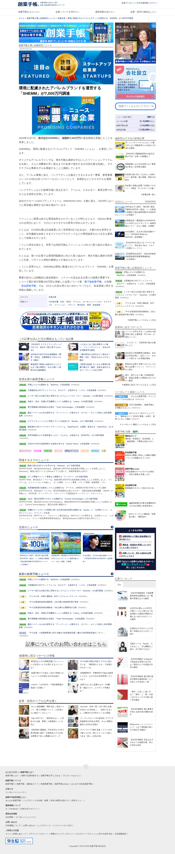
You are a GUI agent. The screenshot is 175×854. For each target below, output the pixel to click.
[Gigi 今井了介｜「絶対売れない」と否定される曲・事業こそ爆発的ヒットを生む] (24, 722)
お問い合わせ (29, 825)
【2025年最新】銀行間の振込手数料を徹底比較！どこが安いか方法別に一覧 (141, 679)
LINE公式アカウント (29, 809)
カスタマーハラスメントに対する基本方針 (94, 834)
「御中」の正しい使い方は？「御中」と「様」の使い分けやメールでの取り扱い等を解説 (141, 696)
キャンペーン (25, 451)
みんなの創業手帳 (13, 800)
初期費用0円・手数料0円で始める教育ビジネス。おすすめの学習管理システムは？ (96, 676)
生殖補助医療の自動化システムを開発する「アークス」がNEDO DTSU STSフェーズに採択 (67, 488)
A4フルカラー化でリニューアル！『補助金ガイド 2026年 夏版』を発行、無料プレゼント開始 (135, 416)
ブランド (71, 305)
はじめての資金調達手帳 (81, 784)
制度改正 (95, 451)
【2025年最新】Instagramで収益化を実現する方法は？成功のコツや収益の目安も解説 (141, 663)
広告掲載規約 (120, 834)
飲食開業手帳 (46, 784)
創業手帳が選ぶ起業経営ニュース (41, 18)
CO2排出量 (53, 302)
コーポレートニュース (15, 792)
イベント (85, 451)
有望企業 (61, 18)
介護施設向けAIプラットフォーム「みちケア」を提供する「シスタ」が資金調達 (62, 390)
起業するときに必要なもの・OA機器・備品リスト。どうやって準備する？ (95, 687)
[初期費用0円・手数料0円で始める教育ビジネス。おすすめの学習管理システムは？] (73, 676)
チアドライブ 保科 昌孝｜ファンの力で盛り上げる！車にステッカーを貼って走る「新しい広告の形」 (96, 733)
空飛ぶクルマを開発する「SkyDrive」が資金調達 (49, 385)
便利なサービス (71, 451)
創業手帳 (20, 784)
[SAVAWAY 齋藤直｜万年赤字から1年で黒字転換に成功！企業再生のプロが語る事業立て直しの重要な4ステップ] (24, 733)
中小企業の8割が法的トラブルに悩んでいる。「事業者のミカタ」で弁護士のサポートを (96, 664)
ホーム (22, 18)
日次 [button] (119, 585)
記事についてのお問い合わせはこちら (66, 644)
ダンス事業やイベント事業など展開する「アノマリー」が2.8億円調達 (58, 477)
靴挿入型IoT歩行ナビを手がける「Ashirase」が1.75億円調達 (54, 465)
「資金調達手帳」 (29, 285)
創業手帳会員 (122, 125)
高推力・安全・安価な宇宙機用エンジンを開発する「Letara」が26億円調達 (60, 401)
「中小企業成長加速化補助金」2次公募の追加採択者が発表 (53, 602)
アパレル (77, 302)
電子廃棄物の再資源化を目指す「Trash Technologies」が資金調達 (56, 407)
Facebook (13, 809)
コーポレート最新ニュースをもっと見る (139, 424)
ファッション (60, 305)
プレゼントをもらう (71, 775)
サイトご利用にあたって (16, 834)
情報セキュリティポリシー (62, 834)
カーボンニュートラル (92, 302)
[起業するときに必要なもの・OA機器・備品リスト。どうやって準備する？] (73, 688)
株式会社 (81, 305)
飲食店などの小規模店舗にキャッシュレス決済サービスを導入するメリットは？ (47, 664)
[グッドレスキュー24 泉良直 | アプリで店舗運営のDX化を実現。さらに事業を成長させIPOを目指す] (73, 722)
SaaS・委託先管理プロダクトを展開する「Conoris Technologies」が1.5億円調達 (63, 499)
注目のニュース (28, 527)
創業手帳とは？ (12, 775)
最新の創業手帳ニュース (34, 573)
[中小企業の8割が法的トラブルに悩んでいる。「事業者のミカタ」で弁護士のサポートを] (73, 665)
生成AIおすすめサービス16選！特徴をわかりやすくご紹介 (141, 631)
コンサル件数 (122, 121)
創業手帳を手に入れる (50, 775)
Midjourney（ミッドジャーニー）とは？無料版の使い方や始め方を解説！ (141, 727)
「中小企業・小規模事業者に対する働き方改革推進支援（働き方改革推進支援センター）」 (67, 633)
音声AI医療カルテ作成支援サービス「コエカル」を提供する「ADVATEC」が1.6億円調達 (66, 435)
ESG (62, 302)
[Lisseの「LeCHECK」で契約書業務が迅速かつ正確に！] (24, 688)
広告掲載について (13, 825)
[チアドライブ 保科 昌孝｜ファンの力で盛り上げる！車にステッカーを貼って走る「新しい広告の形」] (73, 733)
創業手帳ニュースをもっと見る (142, 320)
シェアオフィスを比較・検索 (35, 800)
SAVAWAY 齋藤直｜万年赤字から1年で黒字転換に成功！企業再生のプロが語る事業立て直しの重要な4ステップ (47, 733)
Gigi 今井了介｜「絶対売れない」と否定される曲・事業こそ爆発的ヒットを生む (47, 721)
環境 (89, 305)
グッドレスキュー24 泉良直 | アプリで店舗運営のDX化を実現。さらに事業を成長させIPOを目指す (96, 721)
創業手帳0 (9, 784)
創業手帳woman (62, 784)
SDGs (68, 302)
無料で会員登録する (30, 775)
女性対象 (37, 451)
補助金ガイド (32, 784)
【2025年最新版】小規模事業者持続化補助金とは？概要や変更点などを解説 (141, 595)
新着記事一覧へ (149, 194)
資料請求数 (121, 130)
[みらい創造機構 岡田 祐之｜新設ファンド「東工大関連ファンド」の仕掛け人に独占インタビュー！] (24, 710)
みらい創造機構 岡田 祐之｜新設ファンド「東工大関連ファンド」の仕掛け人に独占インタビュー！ (47, 709)
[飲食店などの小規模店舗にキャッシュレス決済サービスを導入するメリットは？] (24, 665)
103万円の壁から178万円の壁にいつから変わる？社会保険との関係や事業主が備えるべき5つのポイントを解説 (141, 613)
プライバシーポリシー (38, 834)
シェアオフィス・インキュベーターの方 (54, 825)
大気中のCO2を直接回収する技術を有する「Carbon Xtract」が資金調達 (59, 444)
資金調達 (96, 305)
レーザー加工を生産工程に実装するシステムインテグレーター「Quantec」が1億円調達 (65, 396)
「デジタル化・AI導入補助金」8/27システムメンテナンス (52, 596)
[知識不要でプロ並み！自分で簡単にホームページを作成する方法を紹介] (24, 676)
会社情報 (9, 817)
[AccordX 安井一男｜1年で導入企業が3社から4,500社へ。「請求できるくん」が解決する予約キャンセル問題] (73, 710)
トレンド (58, 451)
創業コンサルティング (133, 564)
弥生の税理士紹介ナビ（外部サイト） (67, 800)
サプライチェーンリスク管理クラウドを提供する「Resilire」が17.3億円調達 (60, 421)
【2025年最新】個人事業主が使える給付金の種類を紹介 (141, 712)
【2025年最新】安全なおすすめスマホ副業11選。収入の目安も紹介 (141, 742)
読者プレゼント (128, 3)
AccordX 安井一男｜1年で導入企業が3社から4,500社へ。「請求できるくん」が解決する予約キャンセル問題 (96, 709)
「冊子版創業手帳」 (93, 281)
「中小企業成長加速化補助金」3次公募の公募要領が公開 (52, 607)
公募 (104, 451)
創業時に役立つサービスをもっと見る (139, 385)
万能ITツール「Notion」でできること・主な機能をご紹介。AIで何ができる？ (141, 646)
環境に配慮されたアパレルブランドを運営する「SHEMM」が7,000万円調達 (100, 18)
